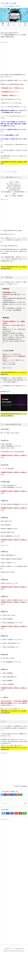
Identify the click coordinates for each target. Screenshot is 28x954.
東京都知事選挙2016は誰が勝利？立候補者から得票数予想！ (14, 162)
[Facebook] (8, 813)
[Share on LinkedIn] (11, 795)
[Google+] (8, 795)
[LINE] (25, 813)
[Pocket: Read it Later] (17, 795)
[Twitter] (3, 813)
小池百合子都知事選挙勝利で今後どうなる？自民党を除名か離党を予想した (14, 267)
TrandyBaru (24, 786)
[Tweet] (2, 795)
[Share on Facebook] (5, 795)
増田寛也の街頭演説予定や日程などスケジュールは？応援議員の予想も (14, 748)
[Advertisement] (14, 57)
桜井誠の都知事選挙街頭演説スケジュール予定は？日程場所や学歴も (14, 373)
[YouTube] (20, 813)
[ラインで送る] (20, 795)
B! (11, 813)
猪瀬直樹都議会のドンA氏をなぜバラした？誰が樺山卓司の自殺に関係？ (13, 711)
